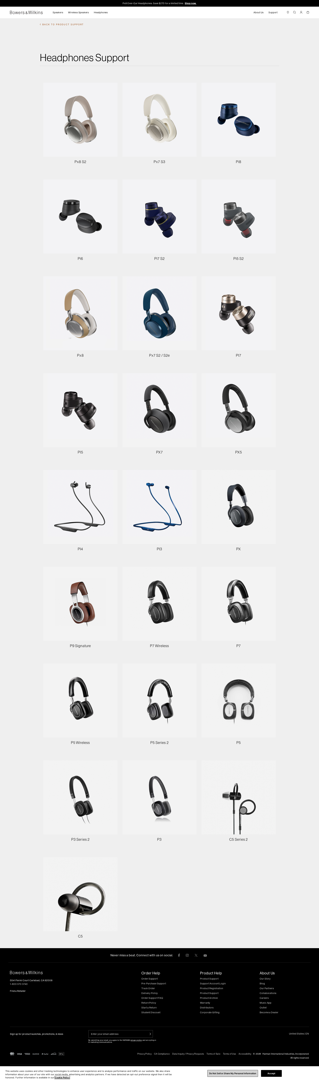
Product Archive (209, 997)
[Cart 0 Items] (308, 12)
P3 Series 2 (80, 839)
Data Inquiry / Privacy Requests (188, 1053)
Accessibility (245, 1053)
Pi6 (80, 258)
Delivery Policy (149, 993)
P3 (159, 839)
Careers (264, 997)
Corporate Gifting (210, 1012)
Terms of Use (229, 1053)
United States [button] (299, 1033)
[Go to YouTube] (205, 955)
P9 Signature (80, 645)
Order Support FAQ (152, 997)
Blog (262, 983)
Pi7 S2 (159, 258)
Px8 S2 (80, 161)
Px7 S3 (159, 161)
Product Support (209, 978)
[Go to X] (196, 955)
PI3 (159, 549)
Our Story (265, 978)
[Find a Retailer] (288, 12)
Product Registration (211, 988)
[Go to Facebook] (179, 955)
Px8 (80, 355)
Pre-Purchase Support (153, 983)
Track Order (148, 988)
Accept (271, 1073)
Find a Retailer (18, 991)
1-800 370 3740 (19, 984)
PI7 (238, 355)
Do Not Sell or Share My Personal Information (232, 1073)
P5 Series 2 (159, 742)
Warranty (205, 1002)
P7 (238, 645)
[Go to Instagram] (187, 955)
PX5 (238, 452)
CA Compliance (162, 1053)
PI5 (80, 452)
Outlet (263, 1007)
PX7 (159, 452)
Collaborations (268, 993)
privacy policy (136, 1040)
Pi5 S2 (238, 258)
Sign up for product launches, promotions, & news (36, 1034)
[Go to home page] (58, 972)
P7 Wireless (159, 645)
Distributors (207, 1007)
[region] (159, 1073)
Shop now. (190, 3)
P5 (238, 742)
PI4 (80, 549)
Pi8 (238, 161)
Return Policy (148, 1002)
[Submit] (150, 1034)
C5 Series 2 (238, 839)
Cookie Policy (62, 1077)
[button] (58, 12)
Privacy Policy (144, 1053)
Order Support (149, 978)
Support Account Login (213, 983)
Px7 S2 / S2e (159, 355)
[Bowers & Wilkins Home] (31, 12)
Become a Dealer (269, 1012)
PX (238, 549)
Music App (265, 1002)
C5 (80, 936)
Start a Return (149, 1007)
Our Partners (267, 988)
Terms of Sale (213, 1053)
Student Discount (150, 1012)
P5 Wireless (80, 742)
